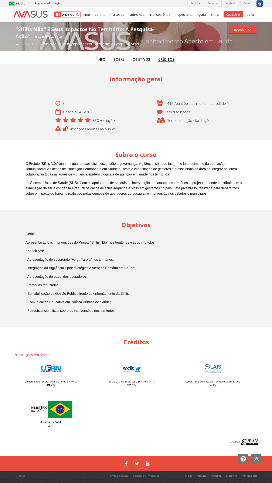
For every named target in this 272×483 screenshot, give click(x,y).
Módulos (30, 44)
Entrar (215, 14)
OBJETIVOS (141, 59)
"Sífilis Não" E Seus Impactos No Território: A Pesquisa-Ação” (89, 43)
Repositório (184, 14)
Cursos (100, 14)
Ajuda (202, 14)
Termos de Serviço (118, 475)
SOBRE (119, 59)
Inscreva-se (242, 30)
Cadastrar (233, 14)
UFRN (49, 385)
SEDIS (130, 385)
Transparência (159, 14)
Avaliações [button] (108, 120)
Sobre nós (136, 14)
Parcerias (20, 475)
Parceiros (117, 14)
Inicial (188, 475)
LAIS (211, 385)
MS (49, 426)
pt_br (251, 14)
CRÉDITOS (166, 59)
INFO (101, 59)
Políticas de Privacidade (146, 475)
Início (86, 14)
